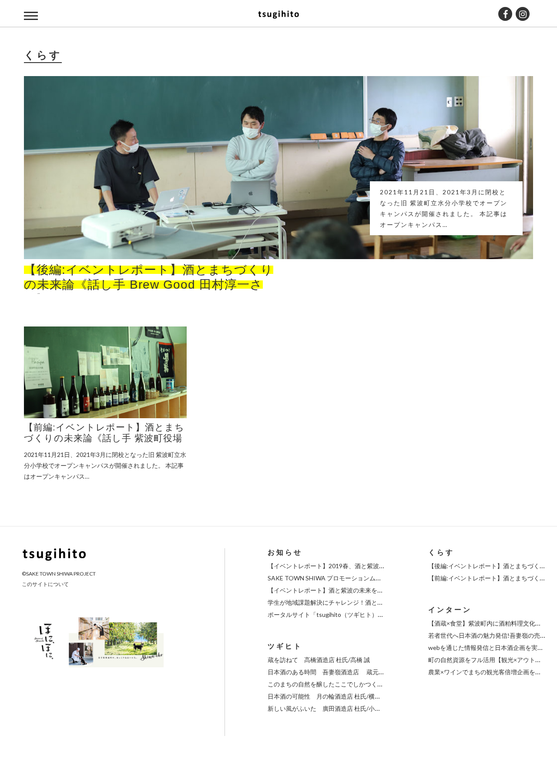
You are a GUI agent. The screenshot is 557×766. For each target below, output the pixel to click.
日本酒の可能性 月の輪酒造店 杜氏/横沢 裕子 (331, 696)
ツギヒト (285, 646)
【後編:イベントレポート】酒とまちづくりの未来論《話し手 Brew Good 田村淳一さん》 (148, 284)
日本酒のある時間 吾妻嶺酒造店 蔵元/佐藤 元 (334, 672)
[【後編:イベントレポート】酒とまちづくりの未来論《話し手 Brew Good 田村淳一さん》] (278, 167)
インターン (450, 609)
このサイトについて (45, 584)
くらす (441, 552)
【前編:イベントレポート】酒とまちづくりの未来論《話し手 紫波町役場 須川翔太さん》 (104, 438)
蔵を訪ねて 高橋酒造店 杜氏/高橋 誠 (319, 659)
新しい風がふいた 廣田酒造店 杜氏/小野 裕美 (331, 708)
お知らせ (285, 552)
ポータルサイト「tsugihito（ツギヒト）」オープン (338, 614)
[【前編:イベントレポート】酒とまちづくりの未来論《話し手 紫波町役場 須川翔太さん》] (105, 372)
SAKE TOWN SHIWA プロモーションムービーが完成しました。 (355, 578)
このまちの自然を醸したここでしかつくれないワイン (341, 684)
